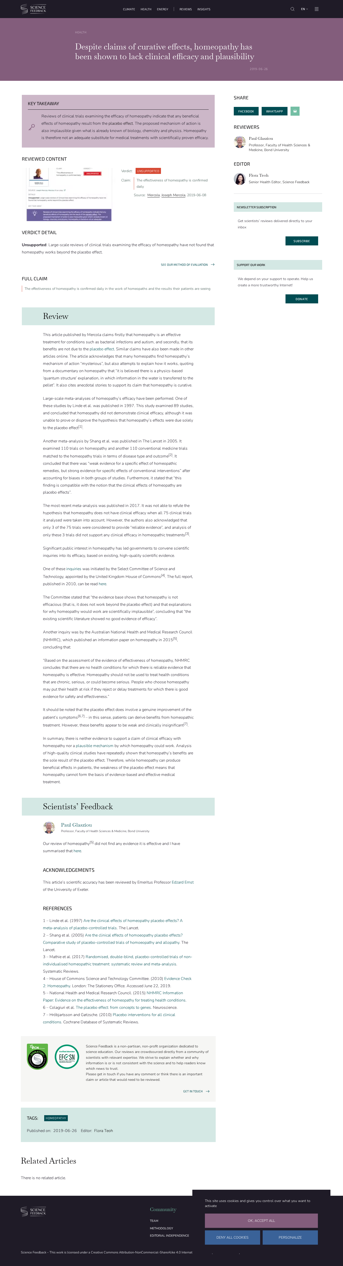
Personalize (290, 1237)
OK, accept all (261, 1220)
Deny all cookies (232, 1237)
